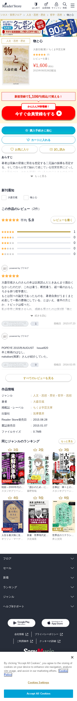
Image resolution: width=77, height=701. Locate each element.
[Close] (72, 657)
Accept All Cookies (38, 693)
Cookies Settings (38, 682)
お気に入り (22, 149)
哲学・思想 (56, 14)
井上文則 (57, 539)
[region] (38, 676)
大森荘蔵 (12, 197)
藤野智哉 (32, 491)
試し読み (59, 149)
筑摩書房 (38, 413)
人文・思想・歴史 (35, 14)
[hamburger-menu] (72, 5)
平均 (24, 220)
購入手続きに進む (41, 130)
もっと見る (41, 176)
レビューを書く (41, 59)
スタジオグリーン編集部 (15, 491)
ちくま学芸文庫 (57, 49)
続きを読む (41, 315)
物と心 (33, 197)
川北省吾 (32, 539)
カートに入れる (41, 140)
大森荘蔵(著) (40, 49)
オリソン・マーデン (12, 539)
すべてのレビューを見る (38, 378)
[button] (50, 641)
